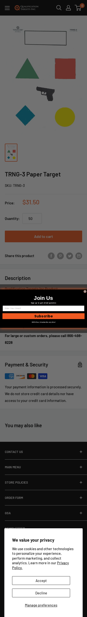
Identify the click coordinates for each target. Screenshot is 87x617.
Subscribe (43, 315)
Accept (41, 580)
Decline (41, 593)
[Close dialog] (85, 291)
